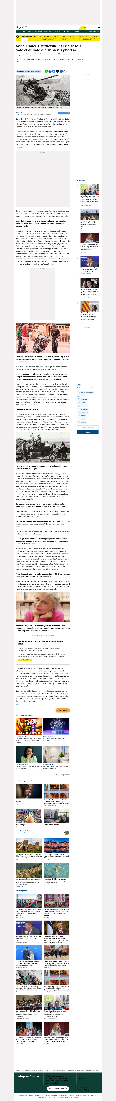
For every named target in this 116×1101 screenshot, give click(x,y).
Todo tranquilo (21, 825)
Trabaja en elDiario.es (40, 1095)
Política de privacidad (81, 1095)
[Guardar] (64, 71)
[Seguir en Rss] (88, 1090)
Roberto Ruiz (19, 112)
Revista (55, 1097)
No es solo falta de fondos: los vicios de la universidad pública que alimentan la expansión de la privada (56, 802)
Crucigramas (34, 1070)
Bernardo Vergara (20, 827)
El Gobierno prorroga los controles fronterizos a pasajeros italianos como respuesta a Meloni (28, 963)
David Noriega (19, 1043)
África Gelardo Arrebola (49, 1018)
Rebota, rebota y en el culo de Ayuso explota (28, 801)
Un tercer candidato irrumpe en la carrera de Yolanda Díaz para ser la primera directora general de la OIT (56, 1039)
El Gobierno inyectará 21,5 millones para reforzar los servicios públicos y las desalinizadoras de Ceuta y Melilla (28, 912)
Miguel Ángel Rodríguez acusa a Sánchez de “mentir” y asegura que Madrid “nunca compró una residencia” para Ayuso (56, 1014)
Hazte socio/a (83, 27)
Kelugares (76, 31)
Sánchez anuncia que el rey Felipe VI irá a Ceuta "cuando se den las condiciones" (89, 269)
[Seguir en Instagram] (86, 1090)
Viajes (17, 704)
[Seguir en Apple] (81, 1078)
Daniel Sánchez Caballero (50, 805)
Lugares (19, 31)
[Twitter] (57, 71)
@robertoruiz (21, 833)
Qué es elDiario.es (23, 1095)
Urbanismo (58, 31)
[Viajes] (29, 1077)
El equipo (31, 1095)
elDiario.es (83, 228)
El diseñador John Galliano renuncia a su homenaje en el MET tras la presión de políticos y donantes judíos (89, 292)
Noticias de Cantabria (95, 1070)
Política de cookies (42, 1097)
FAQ (88, 1095)
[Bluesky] (53, 71)
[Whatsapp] (46, 71)
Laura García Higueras (86, 297)
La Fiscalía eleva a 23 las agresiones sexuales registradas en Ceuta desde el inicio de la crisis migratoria (28, 988)
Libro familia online (70, 1070)
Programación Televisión (79, 1070)
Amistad (54, 1070)
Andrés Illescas (47, 967)
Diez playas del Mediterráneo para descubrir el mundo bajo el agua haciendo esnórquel (55, 881)
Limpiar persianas (28, 1070)
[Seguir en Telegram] (84, 1090)
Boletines (61, 1097)
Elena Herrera (19, 992)
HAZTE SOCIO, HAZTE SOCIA (58, 1088)
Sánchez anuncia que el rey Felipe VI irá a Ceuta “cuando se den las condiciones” (29, 938)
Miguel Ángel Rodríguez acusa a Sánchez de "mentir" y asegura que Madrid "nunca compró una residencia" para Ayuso (90, 199)
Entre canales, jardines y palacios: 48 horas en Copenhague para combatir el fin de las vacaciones (56, 856)
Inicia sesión (91, 27)
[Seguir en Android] (79, 1078)
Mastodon (75, 1097)
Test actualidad (88, 1070)
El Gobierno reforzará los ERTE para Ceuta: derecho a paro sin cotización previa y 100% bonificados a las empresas (56, 912)
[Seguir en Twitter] (80, 1090)
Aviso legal (71, 1095)
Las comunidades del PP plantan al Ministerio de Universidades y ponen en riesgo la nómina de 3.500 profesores (29, 1014)
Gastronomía (38, 31)
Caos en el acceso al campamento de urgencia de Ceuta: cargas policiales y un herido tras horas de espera (56, 963)
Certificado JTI (68, 1097)
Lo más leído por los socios (24, 781)
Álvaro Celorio (19, 917)
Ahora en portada (21, 891)
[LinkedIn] (61, 71)
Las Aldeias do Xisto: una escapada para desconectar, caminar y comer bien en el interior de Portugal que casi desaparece (28, 882)
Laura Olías (46, 917)
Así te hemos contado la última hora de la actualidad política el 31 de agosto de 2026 (89, 223)
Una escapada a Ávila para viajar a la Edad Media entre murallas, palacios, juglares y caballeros (29, 856)
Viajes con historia (28, 31)
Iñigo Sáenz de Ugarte (21, 804)
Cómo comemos (67, 31)
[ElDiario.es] (94, 31)
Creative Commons (63, 1095)
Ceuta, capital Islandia (51, 825)
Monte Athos (49, 1070)
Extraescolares (40, 1070)
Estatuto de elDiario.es (51, 1095)
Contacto (50, 1097)
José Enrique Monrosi (21, 942)
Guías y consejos (48, 31)
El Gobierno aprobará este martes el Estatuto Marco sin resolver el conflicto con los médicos (28, 1039)
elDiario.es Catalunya (86, 322)
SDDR (45, 1070)
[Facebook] (50, 71)
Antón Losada (47, 827)
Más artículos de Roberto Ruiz (25, 831)
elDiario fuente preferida (61, 1070)
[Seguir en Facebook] (81, 1090)
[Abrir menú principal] (99, 27)
